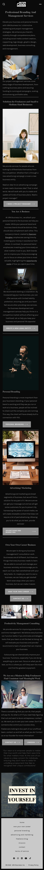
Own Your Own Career (22, 826)
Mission (22, 843)
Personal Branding (22, 831)
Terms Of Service (22, 851)
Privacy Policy (33, 865)
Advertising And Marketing (22, 835)
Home (22, 822)
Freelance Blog (22, 839)
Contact (22, 847)
